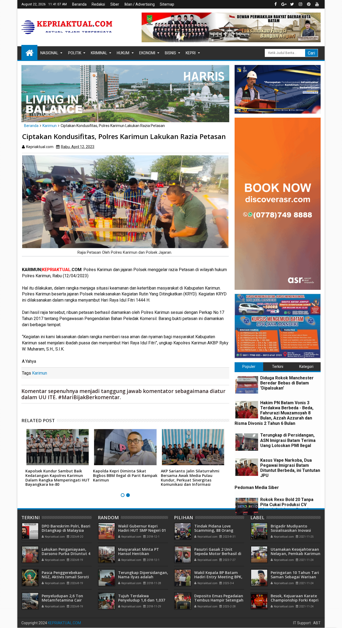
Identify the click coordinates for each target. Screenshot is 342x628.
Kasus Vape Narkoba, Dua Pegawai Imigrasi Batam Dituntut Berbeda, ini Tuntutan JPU (290, 468)
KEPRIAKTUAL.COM (64, 623)
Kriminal (99, 53)
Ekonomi (147, 53)
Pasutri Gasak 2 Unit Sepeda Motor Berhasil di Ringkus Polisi (217, 554)
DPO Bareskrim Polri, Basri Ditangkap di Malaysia (66, 528)
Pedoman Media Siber (257, 487)
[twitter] (292, 4)
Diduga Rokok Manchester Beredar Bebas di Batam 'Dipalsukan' (287, 383)
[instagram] (300, 4)
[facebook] (275, 4)
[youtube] (317, 4)
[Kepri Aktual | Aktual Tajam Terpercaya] (29, 52)
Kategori (306, 366)
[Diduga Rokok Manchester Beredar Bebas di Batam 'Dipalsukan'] (246, 385)
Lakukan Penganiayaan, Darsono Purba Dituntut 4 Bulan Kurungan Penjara (66, 554)
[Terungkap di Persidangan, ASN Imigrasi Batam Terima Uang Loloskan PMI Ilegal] (246, 442)
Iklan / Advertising (140, 4)
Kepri (191, 53)
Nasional (49, 53)
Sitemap (167, 4)
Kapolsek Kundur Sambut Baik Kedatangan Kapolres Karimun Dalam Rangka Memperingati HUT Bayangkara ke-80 (57, 477)
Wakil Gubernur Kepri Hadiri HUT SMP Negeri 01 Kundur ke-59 (142, 530)
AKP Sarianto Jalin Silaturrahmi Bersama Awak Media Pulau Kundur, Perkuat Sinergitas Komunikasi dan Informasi (190, 477)
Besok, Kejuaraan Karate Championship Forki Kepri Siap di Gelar (294, 600)
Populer (248, 366)
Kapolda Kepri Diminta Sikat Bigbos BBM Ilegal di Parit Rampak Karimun (125, 475)
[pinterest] (308, 4)
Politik (74, 53)
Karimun (39, 373)
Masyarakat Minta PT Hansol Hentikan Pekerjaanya (138, 554)
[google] (283, 4)
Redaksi (98, 4)
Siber (114, 4)
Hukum (123, 53)
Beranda (79, 4)
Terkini (277, 366)
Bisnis (170, 53)
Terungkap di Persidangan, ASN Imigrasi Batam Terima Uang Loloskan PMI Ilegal (288, 440)
